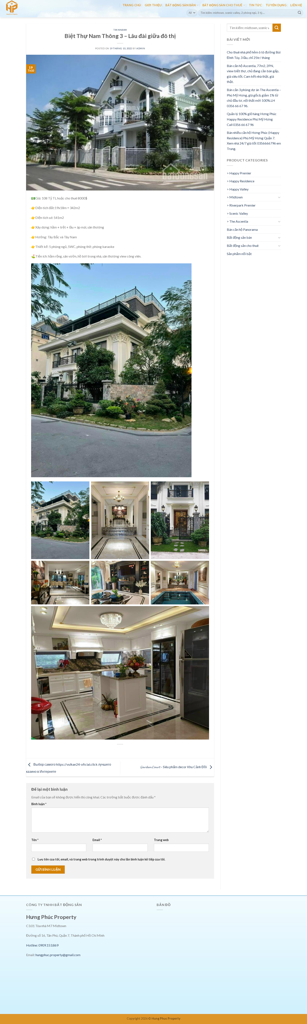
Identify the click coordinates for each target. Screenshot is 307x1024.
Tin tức (255, 5)
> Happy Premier (239, 173)
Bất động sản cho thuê (222, 5)
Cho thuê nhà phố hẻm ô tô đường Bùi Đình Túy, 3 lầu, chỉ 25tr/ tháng (253, 55)
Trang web (161, 840)
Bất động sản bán (180, 5)
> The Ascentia (237, 221)
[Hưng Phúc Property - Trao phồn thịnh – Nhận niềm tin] (21, 8)
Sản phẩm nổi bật (239, 254)
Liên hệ (296, 5)
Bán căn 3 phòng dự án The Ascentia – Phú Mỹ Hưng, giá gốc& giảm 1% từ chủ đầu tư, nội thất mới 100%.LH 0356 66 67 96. (254, 98)
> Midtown (235, 197)
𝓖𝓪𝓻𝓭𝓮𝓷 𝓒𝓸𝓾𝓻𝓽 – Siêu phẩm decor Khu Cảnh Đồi (173, 767)
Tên (34, 840)
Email (97, 840)
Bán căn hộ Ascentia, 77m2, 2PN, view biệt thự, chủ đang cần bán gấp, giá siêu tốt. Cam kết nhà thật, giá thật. (253, 74)
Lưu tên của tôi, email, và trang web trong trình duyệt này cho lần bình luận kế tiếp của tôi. (101, 859)
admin (140, 48)
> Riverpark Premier (241, 205)
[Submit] (299, 12)
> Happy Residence (240, 181)
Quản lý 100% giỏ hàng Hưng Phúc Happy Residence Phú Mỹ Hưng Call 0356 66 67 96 (252, 119)
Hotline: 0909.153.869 (42, 945)
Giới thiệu (153, 5)
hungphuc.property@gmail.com (58, 955)
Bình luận (38, 804)
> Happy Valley (238, 189)
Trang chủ (132, 5)
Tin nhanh (120, 29)
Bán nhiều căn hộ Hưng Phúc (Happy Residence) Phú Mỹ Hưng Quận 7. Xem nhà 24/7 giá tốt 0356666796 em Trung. (254, 141)
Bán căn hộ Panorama (242, 229)
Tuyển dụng (276, 5)
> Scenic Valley (237, 213)
